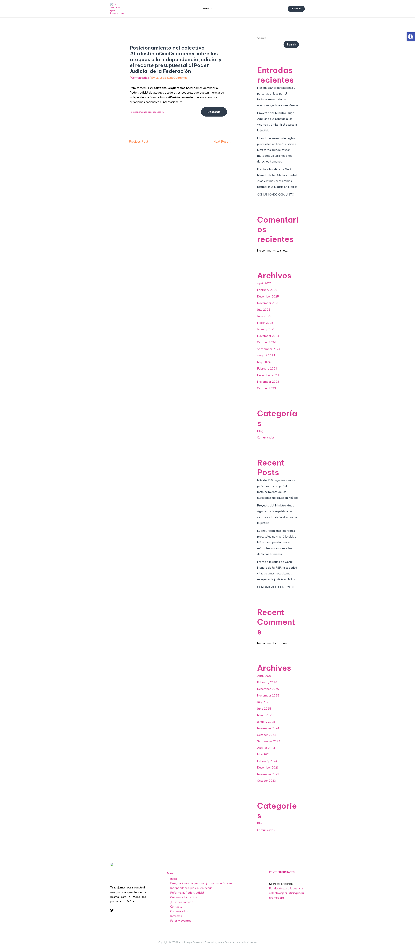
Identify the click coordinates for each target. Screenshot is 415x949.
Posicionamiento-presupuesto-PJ (147, 111)
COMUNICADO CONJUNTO (275, 195)
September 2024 (268, 349)
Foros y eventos (180, 921)
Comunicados (140, 78)
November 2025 (268, 303)
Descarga (214, 112)
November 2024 (268, 336)
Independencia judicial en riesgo (191, 888)
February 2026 (267, 290)
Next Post (222, 142)
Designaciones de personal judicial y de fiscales (201, 883)
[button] (411, 36)
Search (261, 38)
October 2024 (266, 342)
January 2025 (266, 329)
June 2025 (264, 316)
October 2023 (266, 388)
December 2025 (268, 296)
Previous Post (136, 142)
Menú (206, 8)
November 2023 (268, 382)
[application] (210, 8)
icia (301, 888)
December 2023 (268, 375)
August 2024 (266, 355)
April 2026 (264, 283)
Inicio (173, 879)
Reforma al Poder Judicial (187, 893)
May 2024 (264, 362)
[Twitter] (111, 910)
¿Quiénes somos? (181, 902)
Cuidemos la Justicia (183, 897)
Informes (176, 916)
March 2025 (265, 323)
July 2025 (263, 310)
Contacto (176, 907)
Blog (260, 431)
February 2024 (267, 369)
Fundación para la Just (284, 888)
